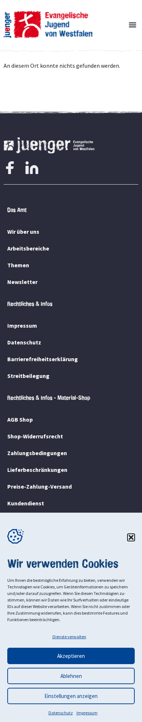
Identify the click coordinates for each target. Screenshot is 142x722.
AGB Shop (20, 419)
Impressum (87, 712)
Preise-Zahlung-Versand (39, 486)
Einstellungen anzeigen (71, 696)
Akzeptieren (71, 655)
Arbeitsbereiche (28, 248)
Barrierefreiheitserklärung (42, 359)
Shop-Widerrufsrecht (35, 436)
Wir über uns (23, 231)
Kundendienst (25, 503)
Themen (18, 265)
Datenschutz (60, 712)
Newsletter (22, 281)
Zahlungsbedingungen (37, 453)
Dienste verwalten (69, 636)
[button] (131, 537)
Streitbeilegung (28, 375)
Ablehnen (71, 675)
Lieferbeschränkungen (37, 469)
